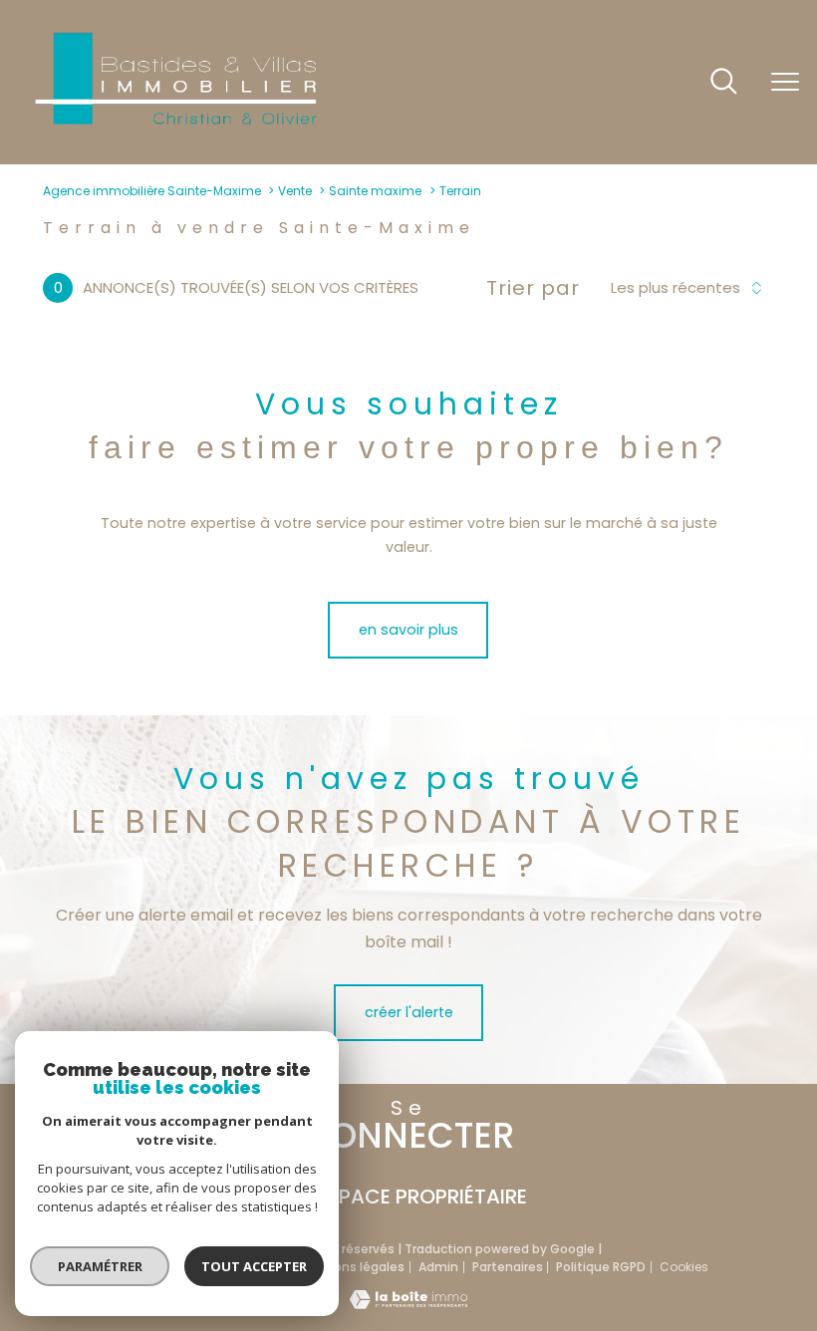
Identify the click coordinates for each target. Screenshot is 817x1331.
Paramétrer (100, 1266)
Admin (438, 1266)
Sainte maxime (375, 190)
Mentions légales (352, 1266)
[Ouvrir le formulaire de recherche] (723, 83)
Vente (295, 190)
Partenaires (507, 1266)
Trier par (533, 288)
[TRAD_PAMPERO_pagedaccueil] (174, 123)
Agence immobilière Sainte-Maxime (152, 190)
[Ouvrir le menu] (785, 83)
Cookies (684, 1267)
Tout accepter (254, 1266)
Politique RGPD (601, 1266)
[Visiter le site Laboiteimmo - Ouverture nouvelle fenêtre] (408, 1304)
